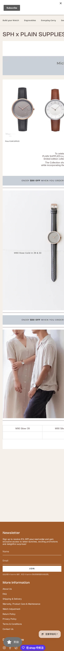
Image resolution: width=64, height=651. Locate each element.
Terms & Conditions (12, 624)
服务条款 (42, 574)
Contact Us (8, 629)
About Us (7, 589)
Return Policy (9, 614)
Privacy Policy (9, 619)
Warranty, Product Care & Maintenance (21, 604)
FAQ (5, 594)
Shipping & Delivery (12, 599)
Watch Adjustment (11, 609)
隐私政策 (35, 574)
